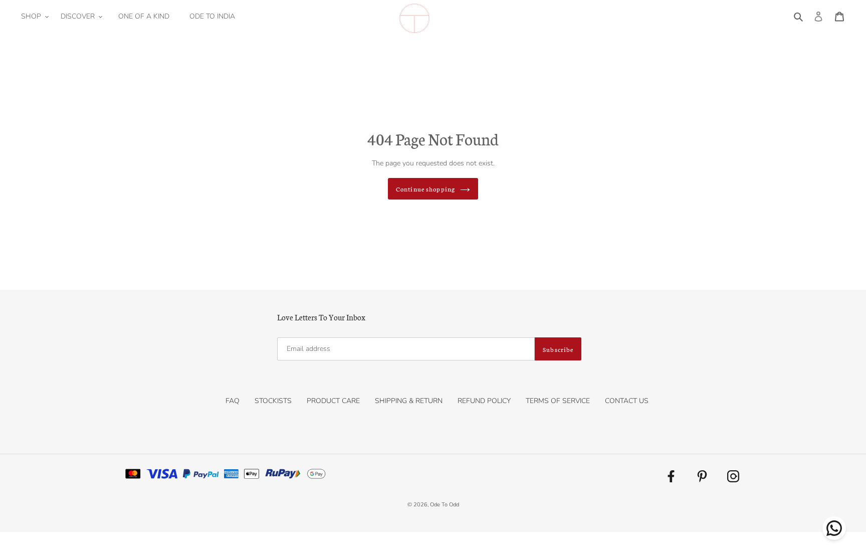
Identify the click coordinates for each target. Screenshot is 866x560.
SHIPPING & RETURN (409, 401)
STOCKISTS (273, 401)
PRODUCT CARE (333, 401)
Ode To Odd (444, 504)
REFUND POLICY (484, 401)
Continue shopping (425, 188)
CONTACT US (626, 401)
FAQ (233, 401)
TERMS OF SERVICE (558, 401)
